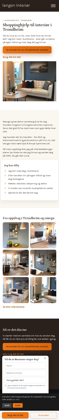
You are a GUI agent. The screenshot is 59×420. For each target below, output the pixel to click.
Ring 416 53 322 (12, 57)
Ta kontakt (43, 415)
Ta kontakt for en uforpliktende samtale (27, 50)
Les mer (16, 399)
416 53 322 (18, 354)
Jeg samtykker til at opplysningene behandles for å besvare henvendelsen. (26, 387)
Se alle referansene (13, 306)
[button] (53, 6)
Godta (17, 405)
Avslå (7, 405)
